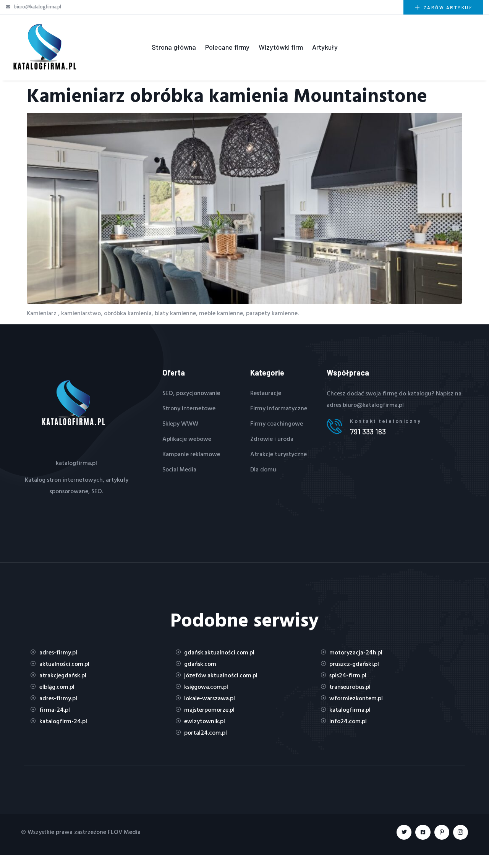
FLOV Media (124, 831)
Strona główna (174, 47)
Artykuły (325, 47)
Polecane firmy (227, 47)
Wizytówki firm (281, 47)
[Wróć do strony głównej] (44, 47)
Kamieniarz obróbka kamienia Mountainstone (227, 95)
